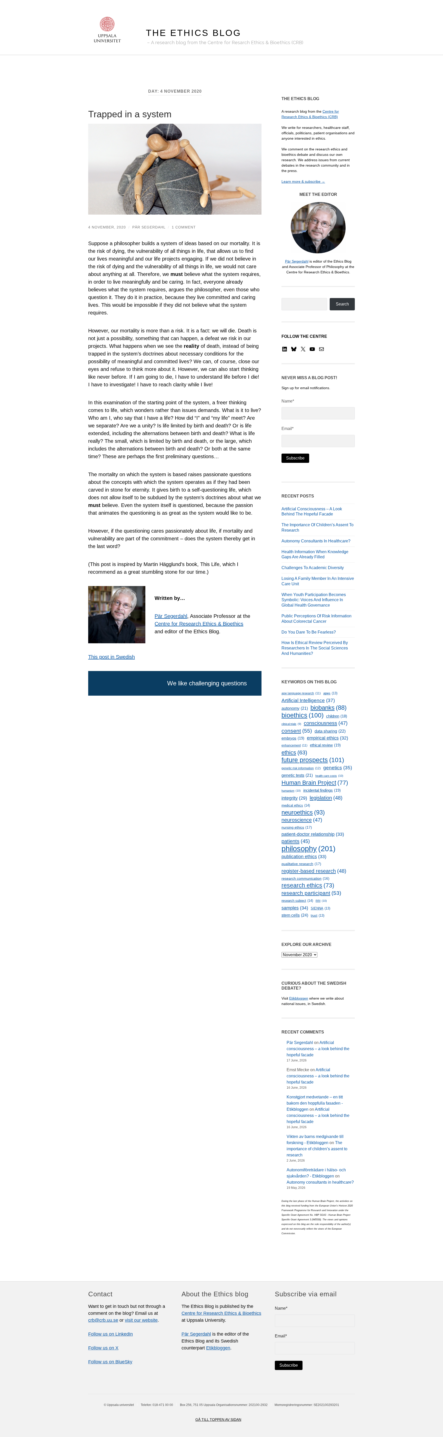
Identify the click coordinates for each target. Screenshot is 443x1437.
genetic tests (297, 775)
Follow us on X (103, 1347)
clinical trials (291, 723)
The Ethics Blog (193, 33)
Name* (287, 401)
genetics (337, 767)
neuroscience (301, 820)
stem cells (294, 915)
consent (296, 731)
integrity (294, 798)
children (336, 716)
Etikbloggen (298, 998)
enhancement (294, 745)
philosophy (308, 848)
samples (294, 908)
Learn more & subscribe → (303, 181)
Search (342, 304)
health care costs (329, 775)
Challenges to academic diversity (312, 568)
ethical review (325, 745)
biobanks (328, 707)
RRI (321, 900)
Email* (287, 428)
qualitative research (301, 864)
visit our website (141, 1320)
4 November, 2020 (107, 227)
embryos (292, 738)
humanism (291, 790)
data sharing (330, 731)
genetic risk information (301, 768)
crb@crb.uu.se (103, 1320)
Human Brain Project (314, 782)
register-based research (313, 871)
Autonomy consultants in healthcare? (315, 541)
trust (317, 915)
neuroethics (303, 812)
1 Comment (184, 227)
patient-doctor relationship (312, 834)
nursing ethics (296, 827)
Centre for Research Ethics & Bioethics (199, 624)
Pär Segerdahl (148, 227)
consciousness (326, 723)
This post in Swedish (111, 657)
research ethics (307, 885)
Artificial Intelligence (308, 700)
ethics (294, 752)
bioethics (302, 715)
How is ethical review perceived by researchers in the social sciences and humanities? (314, 648)
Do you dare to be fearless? (308, 632)
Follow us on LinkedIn (110, 1334)
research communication (305, 878)
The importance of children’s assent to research (317, 1149)
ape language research (301, 693)
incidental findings (322, 790)
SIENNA (320, 908)
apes (330, 693)
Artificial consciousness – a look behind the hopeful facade (318, 1048)
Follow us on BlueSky (110, 1361)
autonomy (294, 708)
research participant (311, 893)
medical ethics (295, 805)
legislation (326, 798)
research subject (297, 901)
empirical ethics (327, 738)
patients (295, 841)
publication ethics (303, 856)
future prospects (312, 759)
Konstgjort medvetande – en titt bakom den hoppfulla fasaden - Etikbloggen (315, 1103)
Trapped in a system (130, 114)
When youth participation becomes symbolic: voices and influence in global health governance (313, 600)
